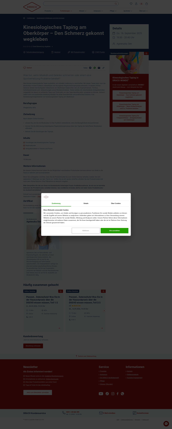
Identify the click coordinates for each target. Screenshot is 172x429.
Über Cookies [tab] (116, 203)
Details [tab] (86, 203)
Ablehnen (85, 230)
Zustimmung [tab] (56, 203)
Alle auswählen (114, 230)
